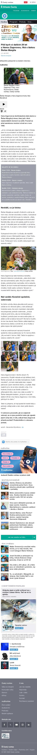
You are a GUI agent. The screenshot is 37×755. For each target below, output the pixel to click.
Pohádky (14, 458)
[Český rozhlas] (7, 2)
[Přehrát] (3, 104)
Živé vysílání (7, 466)
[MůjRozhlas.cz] (4, 65)
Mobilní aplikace (7, 713)
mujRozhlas (5, 448)
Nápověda (22, 690)
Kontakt (22, 698)
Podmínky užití (23, 750)
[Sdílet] (5, 111)
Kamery (33, 10)
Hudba (4, 22)
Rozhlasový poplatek (26, 701)
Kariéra (21, 695)
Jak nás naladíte (25, 687)
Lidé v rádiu (23, 692)
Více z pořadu (8, 544)
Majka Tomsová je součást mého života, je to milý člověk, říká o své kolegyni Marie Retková (22, 549)
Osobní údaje (13, 750)
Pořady (22, 22)
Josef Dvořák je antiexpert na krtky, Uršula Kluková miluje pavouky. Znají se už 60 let (21, 558)
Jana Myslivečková (19, 271)
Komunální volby (7, 690)
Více (30, 22)
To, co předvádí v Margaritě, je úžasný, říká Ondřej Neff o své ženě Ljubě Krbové (22, 576)
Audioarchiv (25, 10)
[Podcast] (1, 111)
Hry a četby (6, 454)
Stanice (4, 692)
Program (16, 10)
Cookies (4, 750)
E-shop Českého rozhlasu (13, 586)
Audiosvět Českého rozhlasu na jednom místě (15, 475)
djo (23, 427)
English (32, 750)
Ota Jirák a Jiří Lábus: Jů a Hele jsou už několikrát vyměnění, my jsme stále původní (22, 567)
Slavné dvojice (6, 56)
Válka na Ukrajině (8, 687)
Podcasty (5, 711)
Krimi (4, 458)
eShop (4, 695)
